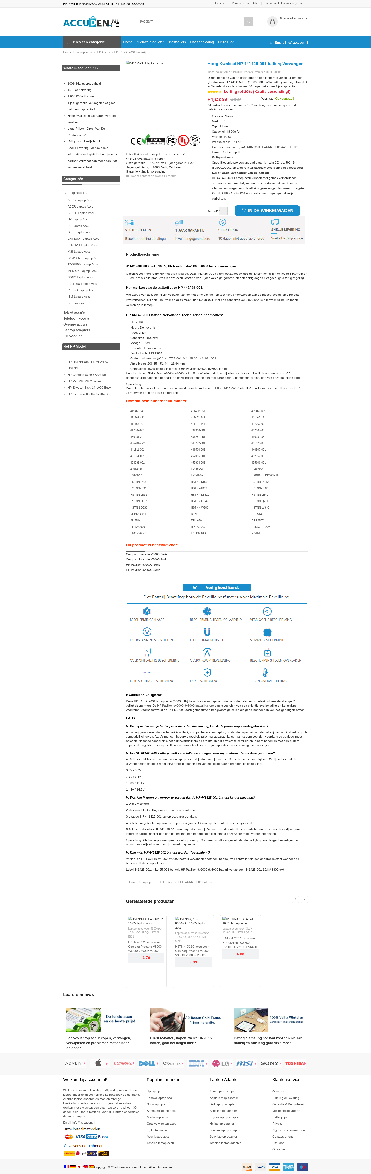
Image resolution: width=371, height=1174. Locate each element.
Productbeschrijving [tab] (142, 254)
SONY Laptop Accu (81, 277)
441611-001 (289, 147)
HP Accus (103, 52)
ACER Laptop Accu (80, 206)
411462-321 (258, 411)
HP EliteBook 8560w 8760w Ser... (90, 394)
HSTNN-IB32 (199, 488)
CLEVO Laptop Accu (81, 290)
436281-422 (137, 443)
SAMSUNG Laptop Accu (84, 258)
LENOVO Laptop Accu (83, 245)
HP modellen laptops (174, 273)
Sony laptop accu (158, 1104)
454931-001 (137, 462)
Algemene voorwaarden (288, 1130)
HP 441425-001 (226, 388)
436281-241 (137, 436)
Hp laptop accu (157, 1091)
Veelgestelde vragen (286, 1110)
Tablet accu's (74, 312)
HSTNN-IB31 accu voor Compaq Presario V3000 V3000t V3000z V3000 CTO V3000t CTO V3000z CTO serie (146, 947)
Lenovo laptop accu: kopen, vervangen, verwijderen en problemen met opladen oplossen (98, 1043)
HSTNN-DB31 (138, 481)
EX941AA (197, 475)
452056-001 (198, 456)
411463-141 (258, 417)
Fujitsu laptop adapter (224, 1117)
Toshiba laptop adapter (225, 1143)
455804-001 (198, 462)
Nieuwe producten (151, 42)
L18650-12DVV (260, 527)
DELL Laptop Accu (80, 232)
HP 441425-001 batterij (130, 52)
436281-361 (258, 436)
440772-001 (255, 147)
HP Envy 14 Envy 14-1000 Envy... (90, 387)
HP (222, 121)
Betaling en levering (285, 1098)
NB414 (255, 533)
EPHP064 (237, 142)
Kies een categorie (89, 42)
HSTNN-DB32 (199, 481)
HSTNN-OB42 (199, 501)
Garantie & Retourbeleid (288, 1104)
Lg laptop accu (157, 1130)
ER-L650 (196, 520)
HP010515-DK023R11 (264, 475)
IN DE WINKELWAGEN (270, 210)
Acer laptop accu (158, 1136)
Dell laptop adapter (223, 1104)
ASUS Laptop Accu (80, 200)
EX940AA (136, 475)
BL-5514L (136, 520)
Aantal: (213, 211)
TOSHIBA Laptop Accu (83, 264)
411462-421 (137, 417)
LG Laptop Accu (78, 225)
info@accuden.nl (296, 42)
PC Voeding (73, 336)
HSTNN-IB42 (259, 488)
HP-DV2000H (199, 527)
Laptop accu (83, 52)
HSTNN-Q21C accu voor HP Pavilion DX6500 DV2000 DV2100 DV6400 (239, 943)
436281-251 (198, 436)
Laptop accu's (75, 193)
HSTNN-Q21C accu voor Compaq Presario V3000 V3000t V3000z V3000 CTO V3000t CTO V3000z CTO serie (193, 951)
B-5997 (195, 514)
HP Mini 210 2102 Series (84, 381)
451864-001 (137, 456)
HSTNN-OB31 (139, 501)
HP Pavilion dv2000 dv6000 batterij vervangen (188, 705)
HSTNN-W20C (200, 507)
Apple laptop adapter (224, 1098)
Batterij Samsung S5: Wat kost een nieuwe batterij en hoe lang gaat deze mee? (268, 1040)
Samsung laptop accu (161, 1110)
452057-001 (258, 456)
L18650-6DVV (138, 533)
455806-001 (258, 462)
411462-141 (137, 411)
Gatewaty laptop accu (161, 1123)
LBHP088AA (199, 533)
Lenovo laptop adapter (225, 1130)
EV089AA (257, 469)
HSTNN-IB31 (138, 488)
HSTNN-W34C (260, 507)
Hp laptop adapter (222, 1123)
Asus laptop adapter (223, 1110)
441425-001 (272, 147)
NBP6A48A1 (138, 514)
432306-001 (198, 430)
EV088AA (197, 469)
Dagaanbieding (202, 42)
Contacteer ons (282, 1136)
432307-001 (258, 430)
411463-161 (137, 424)
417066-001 (258, 424)
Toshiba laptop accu (160, 1143)
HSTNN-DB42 (260, 481)
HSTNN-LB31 (138, 494)
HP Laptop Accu (78, 219)
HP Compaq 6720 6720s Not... (88, 374)
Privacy (277, 1123)
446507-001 (258, 449)
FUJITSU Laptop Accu (83, 283)
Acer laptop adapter (223, 1091)
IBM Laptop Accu (79, 296)
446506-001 (198, 449)
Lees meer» (76, 303)
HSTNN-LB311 (200, 494)
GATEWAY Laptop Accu (83, 238)
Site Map (278, 1143)
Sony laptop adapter (223, 1136)
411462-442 (198, 417)
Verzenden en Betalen (245, 3)
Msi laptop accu (157, 1117)
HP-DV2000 (137, 527)
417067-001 (137, 430)
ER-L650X (257, 520)
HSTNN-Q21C (260, 501)
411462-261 (198, 411)
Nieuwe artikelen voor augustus (284, 3)
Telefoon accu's (76, 318)
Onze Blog (226, 42)
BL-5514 (256, 514)
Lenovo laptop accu (160, 1098)
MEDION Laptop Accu (82, 271)
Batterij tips (279, 1117)
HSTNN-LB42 (259, 494)
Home (127, 42)
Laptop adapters (76, 330)
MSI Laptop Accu (79, 251)
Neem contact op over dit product (153, 175)
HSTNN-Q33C (139, 507)
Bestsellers (177, 42)
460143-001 (137, 469)
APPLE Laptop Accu (81, 213)
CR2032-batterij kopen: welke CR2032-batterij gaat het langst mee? (181, 1040)
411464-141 (198, 424)
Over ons (221, 3)
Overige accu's (75, 324)
